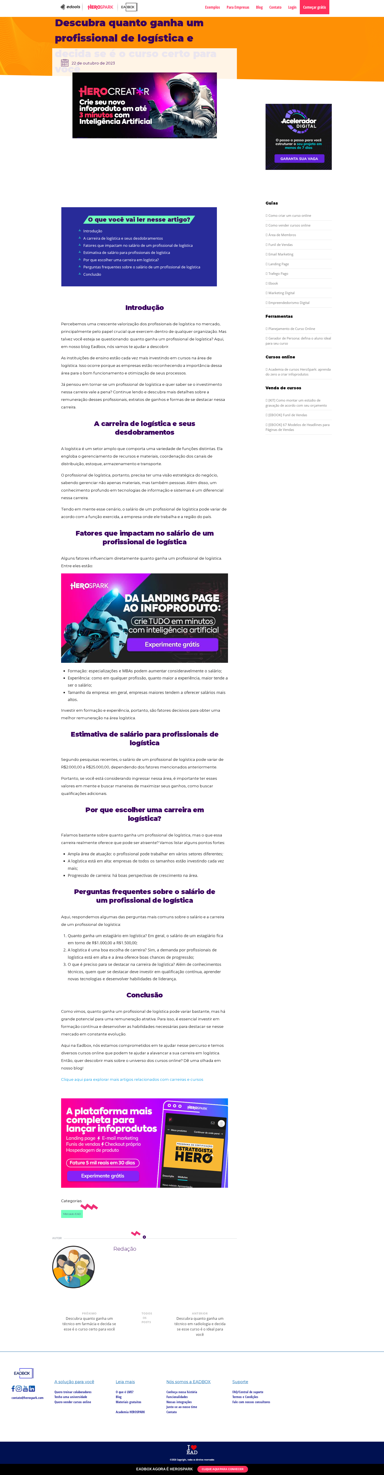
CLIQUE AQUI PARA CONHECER (223, 1469)
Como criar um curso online (289, 215)
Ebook (273, 283)
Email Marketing (280, 254)
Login (292, 7)
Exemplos (212, 7)
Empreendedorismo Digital (289, 302)
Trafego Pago (278, 273)
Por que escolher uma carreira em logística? (121, 259)
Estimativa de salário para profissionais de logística (126, 252)
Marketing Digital (281, 293)
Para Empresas (238, 7)
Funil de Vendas (280, 244)
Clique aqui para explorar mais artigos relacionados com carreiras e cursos (132, 1079)
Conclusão (92, 274)
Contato (275, 7)
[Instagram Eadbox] (19, 1390)
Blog (259, 7)
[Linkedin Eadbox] (32, 1390)
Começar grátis (314, 7)
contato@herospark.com (28, 1397)
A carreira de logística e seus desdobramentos (123, 238)
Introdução (92, 230)
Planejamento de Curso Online (291, 328)
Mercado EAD (72, 1214)
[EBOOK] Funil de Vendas (287, 415)
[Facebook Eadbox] (14, 1390)
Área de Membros (282, 235)
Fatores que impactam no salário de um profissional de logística (138, 245)
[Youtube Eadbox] (26, 1390)
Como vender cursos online (289, 225)
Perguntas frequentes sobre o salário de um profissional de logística (141, 266)
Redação (124, 1249)
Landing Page (278, 264)
